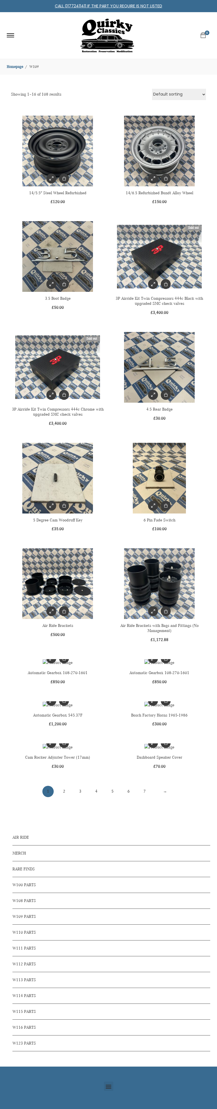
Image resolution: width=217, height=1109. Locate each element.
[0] (203, 35)
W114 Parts (24, 996)
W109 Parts (24, 916)
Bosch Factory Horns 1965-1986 (159, 715)
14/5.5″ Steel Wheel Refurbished (57, 193)
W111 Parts (24, 948)
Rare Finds (23, 869)
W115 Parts (24, 1011)
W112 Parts (24, 964)
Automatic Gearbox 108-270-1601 (58, 673)
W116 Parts (24, 1027)
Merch (19, 853)
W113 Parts (24, 980)
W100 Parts (24, 885)
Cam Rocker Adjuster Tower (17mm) (57, 757)
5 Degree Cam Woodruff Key (58, 520)
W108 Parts (24, 901)
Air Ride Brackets (57, 625)
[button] (108, 1086)
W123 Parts (24, 1043)
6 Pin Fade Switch (159, 520)
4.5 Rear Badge (159, 409)
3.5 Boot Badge (58, 298)
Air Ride (20, 837)
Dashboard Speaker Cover (159, 757)
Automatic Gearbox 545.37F (58, 715)
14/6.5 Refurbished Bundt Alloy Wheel (159, 193)
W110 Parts (24, 932)
